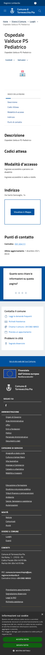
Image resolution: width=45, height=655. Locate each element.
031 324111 (20, 243)
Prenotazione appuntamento (18, 589)
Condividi (9, 60)
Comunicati (10, 521)
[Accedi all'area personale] (35, 3)
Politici (9, 432)
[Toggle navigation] (5, 10)
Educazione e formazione (16, 485)
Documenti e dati (13, 440)
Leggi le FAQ (11, 597)
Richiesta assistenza (14, 601)
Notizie (9, 517)
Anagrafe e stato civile (15, 453)
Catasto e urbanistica (15, 469)
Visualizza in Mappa (22, 211)
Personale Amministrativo (17, 436)
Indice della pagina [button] (16, 94)
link (10, 634)
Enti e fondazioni (13, 428)
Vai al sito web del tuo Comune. (22, 361)
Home (5, 21)
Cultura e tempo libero (15, 457)
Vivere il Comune (19, 21)
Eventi (8, 540)
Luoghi (33, 21)
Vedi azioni (22, 60)
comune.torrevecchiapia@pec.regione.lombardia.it (17, 574)
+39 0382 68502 (23, 578)
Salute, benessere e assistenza (19, 501)
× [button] (42, 614)
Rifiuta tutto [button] (22, 645)
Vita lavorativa (12, 461)
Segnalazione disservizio (16, 593)
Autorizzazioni (12, 505)
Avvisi (8, 525)
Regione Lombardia (12, 2)
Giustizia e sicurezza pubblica (18, 489)
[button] (22, 650)
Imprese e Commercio (15, 465)
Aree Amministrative (15, 420)
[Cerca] (39, 10)
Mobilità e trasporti (14, 473)
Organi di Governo (13, 416)
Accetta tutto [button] (22, 639)
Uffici (8, 424)
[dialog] (22, 633)
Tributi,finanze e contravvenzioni (20, 493)
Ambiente (10, 497)
